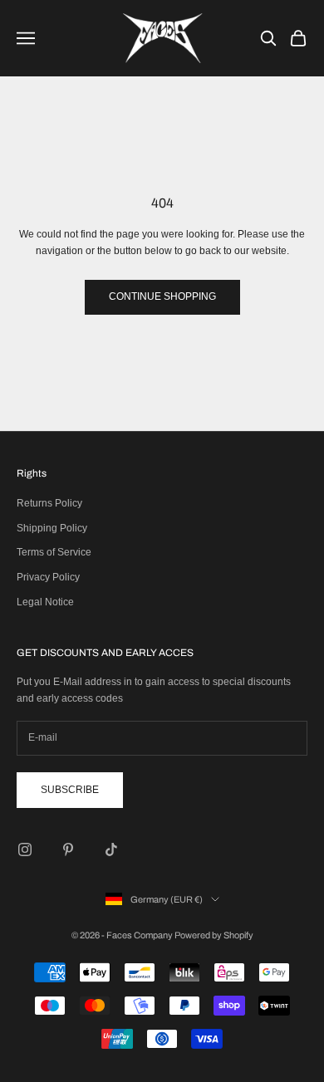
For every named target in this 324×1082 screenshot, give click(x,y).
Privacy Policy (48, 577)
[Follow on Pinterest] (68, 849)
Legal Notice (45, 602)
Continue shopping (162, 296)
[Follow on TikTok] (111, 849)
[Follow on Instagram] (25, 849)
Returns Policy (49, 503)
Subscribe (70, 790)
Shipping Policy (52, 528)
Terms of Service (54, 552)
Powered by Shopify (213, 935)
